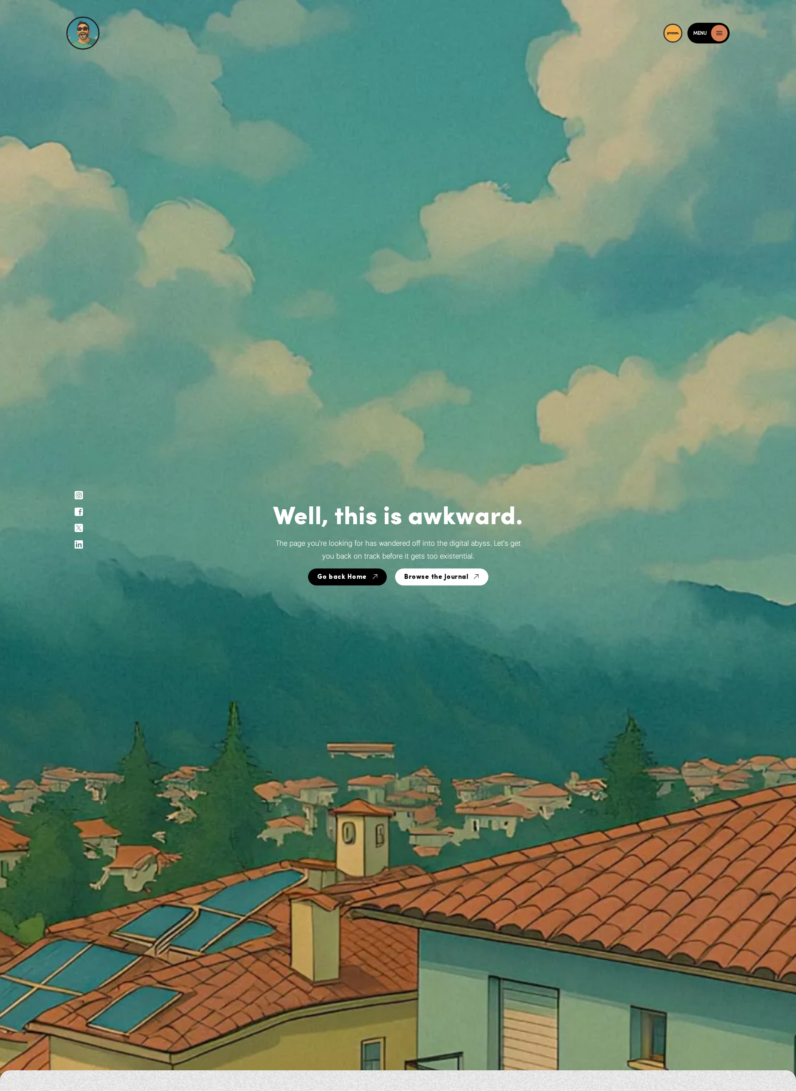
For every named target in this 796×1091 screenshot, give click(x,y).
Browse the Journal (436, 577)
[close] (719, 33)
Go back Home (342, 577)
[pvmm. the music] (675, 33)
